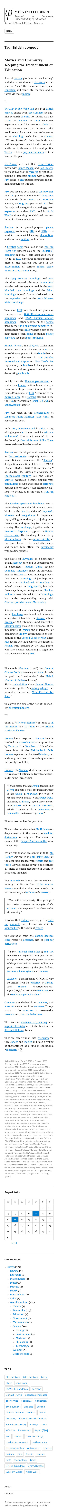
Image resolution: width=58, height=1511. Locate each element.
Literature (15, 1274)
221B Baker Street (40, 856)
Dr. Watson (20, 1102)
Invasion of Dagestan (16, 531)
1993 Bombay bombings (25, 278)
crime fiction (27, 1096)
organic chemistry (15, 1026)
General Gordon (44, 684)
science (40, 1454)
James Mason (26, 168)
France (25, 801)
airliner (32, 175)
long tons (47, 195)
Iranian (22, 385)
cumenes (43, 971)
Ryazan (9, 622)
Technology (22, 1345)
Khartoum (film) (29, 1126)
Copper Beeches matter (34, 841)
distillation (42, 990)
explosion (40, 1102)
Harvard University (16, 1424)
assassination (12, 266)
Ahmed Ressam (13, 345)
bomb (20, 246)
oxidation (35, 982)
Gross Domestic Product (33, 1418)
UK (47, 400)
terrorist (33, 171)
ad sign (44, 688)
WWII (32, 199)
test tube (25, 1162)
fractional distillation (28, 951)
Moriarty (13, 746)
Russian (25, 511)
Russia (39, 1156)
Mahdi (49, 676)
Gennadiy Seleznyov (16, 570)
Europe (41, 1406)
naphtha (25, 994)
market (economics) (17, 1442)
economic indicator (36, 1395)
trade (33, 1460)
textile (37, 120)
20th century (30, 1377)
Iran (12, 1120)
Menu (9, 31)
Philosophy (22, 1342)
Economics (19, 1310)
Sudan (40, 672)
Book (35, 1085)
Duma (22, 574)
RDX (28, 1153)
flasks (8, 120)
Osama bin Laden (15, 680)
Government (20, 1318)
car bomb (23, 373)
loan (8, 1436)
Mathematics (17, 1278)
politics (10, 1454)
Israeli (35, 400)
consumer (21, 1383)
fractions (34, 994)
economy (26, 1400)
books (14, 1041)
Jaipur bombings (28, 1120)
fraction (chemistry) (19, 1111)
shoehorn (11, 1049)
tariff (8, 1460)
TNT (50, 1165)
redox (33, 1153)
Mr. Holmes (42, 829)
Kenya (33, 1123)
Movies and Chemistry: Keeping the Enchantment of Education (29, 65)
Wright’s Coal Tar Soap (38, 1173)
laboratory (43, 809)
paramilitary (11, 483)
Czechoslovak (12, 475)
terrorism (15, 1162)
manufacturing (34, 1436)
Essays (38, 1061)
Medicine (21, 1338)
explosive (10, 211)
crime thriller (45, 164)
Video (13, 1298)
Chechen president (15, 602)
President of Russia (31, 1144)
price (20, 1454)
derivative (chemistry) (41, 1099)
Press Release (17, 1294)
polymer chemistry (33, 152)
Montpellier (13, 813)
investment (24, 1430)
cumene (49, 982)
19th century (13, 1377)
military (25, 239)
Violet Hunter (45, 884)
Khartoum (23, 668)
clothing (18, 136)
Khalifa (18, 793)
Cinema (14, 1270)
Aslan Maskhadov (36, 602)
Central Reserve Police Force (37, 440)
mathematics (39, 1442)
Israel (16, 1120)
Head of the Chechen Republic (35, 1117)
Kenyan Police (13, 397)
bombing (10, 254)
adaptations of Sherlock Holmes (27, 1076)
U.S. (12, 195)
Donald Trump (14, 1395)
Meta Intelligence (32, 11)
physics (47, 1448)
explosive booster (22, 1105)
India (42, 428)
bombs (43, 282)
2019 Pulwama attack (23, 428)
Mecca (10, 789)
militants (10, 594)
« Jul (14, 1243)
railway (35, 688)
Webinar (17, 1349)
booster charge (34, 337)
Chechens (31, 1091)
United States (47, 1168)
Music (13, 1282)
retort (20, 1156)
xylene (8, 1176)
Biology (20, 1330)
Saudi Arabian (12, 404)
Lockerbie (47, 250)
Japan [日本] (41, 1430)
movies (18, 78)
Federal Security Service (42, 1105)
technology (20, 1460)
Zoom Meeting (21, 1353)
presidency (47, 547)
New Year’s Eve (44, 361)
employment (13, 1406)
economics (12, 1400)
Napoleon (30, 746)
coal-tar (36, 805)
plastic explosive (33, 1141)
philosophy (33, 1448)
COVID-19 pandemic (17, 1389)
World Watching (19, 1302)
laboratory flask (11, 1129)
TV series (29, 726)
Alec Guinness (36, 112)
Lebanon (23, 1129)
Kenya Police (43, 1123)
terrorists (48, 483)
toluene (21, 971)
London (18, 1436)
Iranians (31, 397)
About (8, 1486)
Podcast (14, 1286)
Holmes (9, 738)
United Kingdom (32, 1168)
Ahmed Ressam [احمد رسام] (28, 1079)
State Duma (42, 1159)
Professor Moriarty (29, 1150)
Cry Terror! (11, 164)
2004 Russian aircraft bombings (29, 1067)
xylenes (30, 971)
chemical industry (19, 707)
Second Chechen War (34, 637)
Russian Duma (33, 566)
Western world (14, 1472)
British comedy (46, 1085)
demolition (46, 235)
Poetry (13, 1290)
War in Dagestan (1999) (41, 1170)
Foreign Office (45, 797)
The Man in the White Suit (19, 108)
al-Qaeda (34, 345)
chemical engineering (34, 1022)
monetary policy (15, 1448)
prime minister (41, 539)
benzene (11, 971)
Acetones (12, 978)
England (28, 1406)
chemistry (39, 82)
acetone (8, 1076)
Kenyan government (37, 381)
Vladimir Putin (13, 539)
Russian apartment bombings (27, 503)
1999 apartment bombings (33, 325)
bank (44, 1377)
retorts (39, 860)
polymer (22, 120)
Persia (35, 785)
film (6, 1108)
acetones (11, 908)
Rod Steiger (46, 168)
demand (36, 1389)
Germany (48, 199)
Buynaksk (47, 511)
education (10, 90)
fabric (44, 124)
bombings (25, 527)
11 (15, 1219)
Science (17, 1326)
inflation (10, 1430)
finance (31, 1412)
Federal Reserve (15, 1412)
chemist (25, 116)
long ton (42, 1129)
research (17, 805)
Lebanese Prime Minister (19, 416)
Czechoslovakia (17, 456)
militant (49, 1132)
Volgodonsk (28, 515)
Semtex (9, 227)
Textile (8, 152)
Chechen (48, 590)
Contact (9, 1493)
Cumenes (10, 1002)
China (9, 1383)
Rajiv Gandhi (22, 270)
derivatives (47, 805)
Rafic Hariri (42, 416)
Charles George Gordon (15, 1091)
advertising (10, 1079)
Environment (23, 1334)
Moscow (9, 515)
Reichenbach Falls (42, 750)
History (34, 1424)
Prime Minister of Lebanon (32, 1147)
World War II (46, 191)
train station (20, 684)
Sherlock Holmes (25, 722)
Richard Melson (12, 1061)
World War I (10, 1173)
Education (18, 1314)
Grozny (22, 633)
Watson (39, 738)
